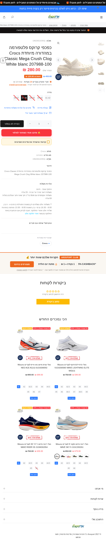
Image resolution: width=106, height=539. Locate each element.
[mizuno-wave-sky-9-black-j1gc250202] (86, 456)
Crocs (43, 151)
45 (56, 392)
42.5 (68, 387)
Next (92, 60)
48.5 (80, 392)
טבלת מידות (43, 108)
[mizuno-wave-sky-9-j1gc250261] (57, 456)
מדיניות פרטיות (66, 534)
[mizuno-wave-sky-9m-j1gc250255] (80, 456)
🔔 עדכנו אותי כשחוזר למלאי (26, 132)
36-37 (16, 98)
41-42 (47, 98)
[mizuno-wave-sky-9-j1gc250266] (74, 456)
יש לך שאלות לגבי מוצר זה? (36, 113)
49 (87, 392)
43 (74, 387)
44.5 (86, 387)
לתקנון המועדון (22, 270)
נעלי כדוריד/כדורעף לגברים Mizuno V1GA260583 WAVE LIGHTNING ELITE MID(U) (72, 368)
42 (62, 387)
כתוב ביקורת (53, 301)
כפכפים (39, 155)
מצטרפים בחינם (22, 264)
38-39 (32, 98)
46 (62, 392)
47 (74, 392)
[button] (3, 60)
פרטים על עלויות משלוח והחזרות (17, 108)
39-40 (40, 98)
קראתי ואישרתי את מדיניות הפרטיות (30, 142)
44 (80, 387)
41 (56, 387)
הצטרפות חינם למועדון (17, 85)
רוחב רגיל (71, 398)
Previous (58, 60)
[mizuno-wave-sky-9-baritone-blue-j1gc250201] (63, 456)
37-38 (24, 98)
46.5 (68, 392)
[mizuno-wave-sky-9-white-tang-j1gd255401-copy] (68, 456)
